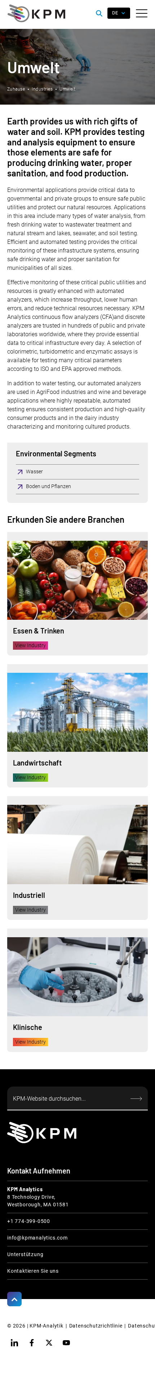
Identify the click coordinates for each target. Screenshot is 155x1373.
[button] (141, 13)
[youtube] (66, 1342)
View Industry (30, 645)
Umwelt (67, 89)
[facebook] (32, 1342)
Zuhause (16, 89)
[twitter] (49, 1342)
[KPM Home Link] (41, 1132)
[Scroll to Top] (14, 1299)
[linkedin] (14, 1342)
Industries (42, 89)
